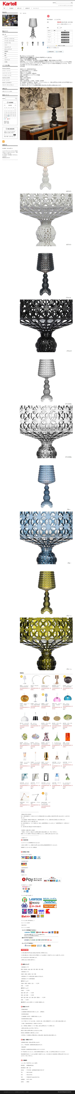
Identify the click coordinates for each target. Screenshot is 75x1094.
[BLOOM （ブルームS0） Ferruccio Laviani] (68, 717)
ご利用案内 (11, 8)
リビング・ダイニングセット (8, 84)
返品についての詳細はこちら (53, 47)
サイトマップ (36, 8)
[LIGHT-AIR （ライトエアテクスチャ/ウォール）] (24, 777)
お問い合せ (19, 8)
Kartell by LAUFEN (6, 77)
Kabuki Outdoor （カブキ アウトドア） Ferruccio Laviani (45, 803)
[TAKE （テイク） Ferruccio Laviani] (68, 737)
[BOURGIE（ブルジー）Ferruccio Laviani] (57, 679)
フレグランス (7, 59)
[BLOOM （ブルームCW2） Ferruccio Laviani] (24, 737)
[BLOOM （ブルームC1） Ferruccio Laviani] (35, 737)
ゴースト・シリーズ (6, 70)
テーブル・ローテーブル (9, 40)
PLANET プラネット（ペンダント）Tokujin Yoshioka (24, 704)
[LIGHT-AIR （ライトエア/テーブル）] (57, 777)
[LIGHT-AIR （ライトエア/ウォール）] (35, 777)
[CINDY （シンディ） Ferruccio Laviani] (46, 756)
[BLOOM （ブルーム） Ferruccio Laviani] (46, 737)
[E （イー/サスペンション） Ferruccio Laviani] (57, 737)
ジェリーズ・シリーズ (6, 73)
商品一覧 (24, 13)
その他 (6, 61)
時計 (5, 55)
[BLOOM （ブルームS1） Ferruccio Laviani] (57, 717)
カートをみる (70, 5)
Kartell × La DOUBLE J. (7, 82)
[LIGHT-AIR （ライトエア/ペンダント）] (68, 756)
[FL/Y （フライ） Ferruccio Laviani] (68, 697)
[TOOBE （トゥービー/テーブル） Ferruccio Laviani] (24, 756)
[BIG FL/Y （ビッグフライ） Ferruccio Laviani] (24, 717)
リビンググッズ (8, 47)
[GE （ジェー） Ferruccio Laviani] (35, 717)
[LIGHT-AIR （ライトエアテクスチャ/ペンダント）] (57, 756)
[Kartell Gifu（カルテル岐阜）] (9, 5)
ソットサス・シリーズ (6, 75)
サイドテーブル (8, 42)
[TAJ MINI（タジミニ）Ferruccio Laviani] (46, 679)
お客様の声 (27, 8)
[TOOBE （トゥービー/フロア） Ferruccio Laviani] (35, 756)
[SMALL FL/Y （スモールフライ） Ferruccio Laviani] (57, 697)
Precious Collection (6, 68)
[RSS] (3, 141)
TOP (4, 8)
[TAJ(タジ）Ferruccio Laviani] (35, 679)
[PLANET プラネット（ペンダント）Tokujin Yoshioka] (24, 697)
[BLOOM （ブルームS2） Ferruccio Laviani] (46, 717)
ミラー (6, 57)
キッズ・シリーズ (5, 80)
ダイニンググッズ (8, 49)
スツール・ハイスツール (9, 38)
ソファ (6, 44)
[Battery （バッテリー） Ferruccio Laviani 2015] (24, 679)
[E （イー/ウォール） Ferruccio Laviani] (68, 777)
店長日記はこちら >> (6, 157)
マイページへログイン (63, 5)
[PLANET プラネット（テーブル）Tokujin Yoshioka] (35, 697)
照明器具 (6, 51)
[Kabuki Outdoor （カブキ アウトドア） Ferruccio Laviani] (46, 796)
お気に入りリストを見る (7, 91)
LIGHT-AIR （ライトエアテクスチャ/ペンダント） (56, 763)
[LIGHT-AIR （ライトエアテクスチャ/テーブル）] (46, 777)
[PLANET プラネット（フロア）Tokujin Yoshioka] (68, 679)
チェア (6, 36)
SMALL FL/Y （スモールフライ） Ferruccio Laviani (57, 704)
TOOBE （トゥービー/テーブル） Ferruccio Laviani (24, 763)
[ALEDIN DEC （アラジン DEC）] (24, 796)
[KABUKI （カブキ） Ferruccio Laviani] (46, 697)
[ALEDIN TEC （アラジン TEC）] (35, 796)
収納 (5, 53)
